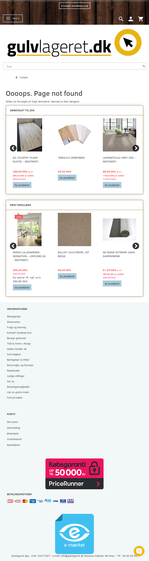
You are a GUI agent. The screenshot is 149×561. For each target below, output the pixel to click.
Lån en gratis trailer (18, 392)
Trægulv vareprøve (71, 157)
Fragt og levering (16, 327)
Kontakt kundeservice (74, 6)
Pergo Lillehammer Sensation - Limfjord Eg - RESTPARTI (29, 256)
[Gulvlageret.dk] (74, 42)
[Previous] (13, 148)
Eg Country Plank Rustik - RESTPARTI (25, 159)
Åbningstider (14, 316)
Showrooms (13, 321)
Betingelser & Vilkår (18, 359)
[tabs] (121, 19)
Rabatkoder (13, 370)
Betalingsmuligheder (18, 386)
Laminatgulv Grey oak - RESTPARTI (119, 159)
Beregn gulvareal (16, 338)
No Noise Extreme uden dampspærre (119, 254)
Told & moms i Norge (19, 343)
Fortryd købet (15, 397)
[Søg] (144, 66)
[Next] (136, 148)
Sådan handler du (17, 348)
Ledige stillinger (16, 375)
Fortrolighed (14, 354)
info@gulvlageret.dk (72, 555)
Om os (10, 381)
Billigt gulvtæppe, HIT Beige (73, 254)
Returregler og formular (20, 365)
